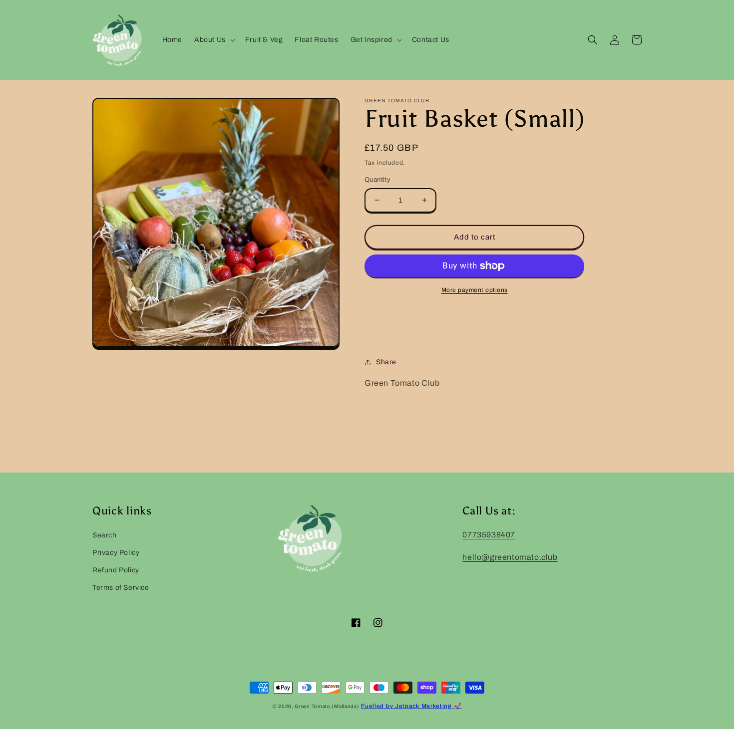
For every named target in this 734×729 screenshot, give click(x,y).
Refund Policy (115, 570)
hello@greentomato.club (509, 557)
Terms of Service (120, 587)
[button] (213, 39)
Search (104, 535)
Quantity (377, 179)
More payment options (474, 289)
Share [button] (386, 362)
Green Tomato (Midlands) (327, 706)
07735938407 (488, 534)
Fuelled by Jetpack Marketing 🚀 (411, 706)
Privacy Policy (115, 552)
